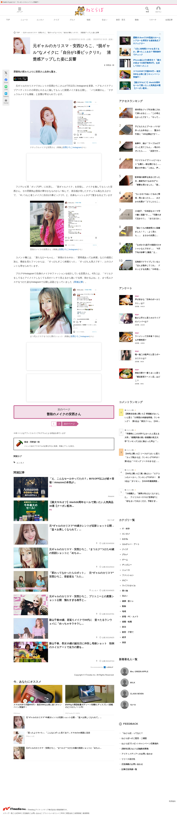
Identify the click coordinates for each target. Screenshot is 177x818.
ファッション (128, 575)
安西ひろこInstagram (72, 147)
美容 (124, 642)
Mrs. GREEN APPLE (139, 671)
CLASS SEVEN (137, 694)
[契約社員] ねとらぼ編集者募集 (134, 749)
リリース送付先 (127, 759)
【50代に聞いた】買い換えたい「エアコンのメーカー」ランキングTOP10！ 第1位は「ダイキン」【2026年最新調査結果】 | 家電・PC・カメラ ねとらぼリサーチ (142, 481)
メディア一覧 (8, 813)
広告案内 (26, 813)
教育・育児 (120, 20)
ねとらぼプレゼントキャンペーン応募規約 (138, 743)
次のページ (69, 424)
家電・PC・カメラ (130, 616)
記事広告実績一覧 (128, 769)
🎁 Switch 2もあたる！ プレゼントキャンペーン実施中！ (20, 2)
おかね (125, 539)
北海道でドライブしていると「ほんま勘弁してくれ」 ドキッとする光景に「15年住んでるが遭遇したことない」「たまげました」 (147, 269)
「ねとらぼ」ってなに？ (131, 733)
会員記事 (169, 20)
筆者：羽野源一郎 (32, 442)
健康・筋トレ (128, 601)
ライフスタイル (129, 585)
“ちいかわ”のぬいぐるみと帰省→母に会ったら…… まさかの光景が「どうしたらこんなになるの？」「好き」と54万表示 (147, 201)
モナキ (133, 705)
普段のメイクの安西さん (64, 414)
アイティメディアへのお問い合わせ (136, 754)
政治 (124, 627)
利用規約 (172, 801)
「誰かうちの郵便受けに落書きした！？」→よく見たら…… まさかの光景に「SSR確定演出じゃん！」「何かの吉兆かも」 (147, 235)
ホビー (125, 580)
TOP (8, 20)
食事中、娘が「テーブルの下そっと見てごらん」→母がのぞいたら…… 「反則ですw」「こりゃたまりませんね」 (147, 151)
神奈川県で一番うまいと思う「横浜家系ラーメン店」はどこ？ (147, 377)
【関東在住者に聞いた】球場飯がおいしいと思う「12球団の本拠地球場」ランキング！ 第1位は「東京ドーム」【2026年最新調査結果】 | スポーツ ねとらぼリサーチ (142, 421)
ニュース (24, 20)
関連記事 (78, 282)
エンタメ (40, 20)
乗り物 (125, 591)
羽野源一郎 (110, 65)
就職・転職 (127, 622)
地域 (88, 20)
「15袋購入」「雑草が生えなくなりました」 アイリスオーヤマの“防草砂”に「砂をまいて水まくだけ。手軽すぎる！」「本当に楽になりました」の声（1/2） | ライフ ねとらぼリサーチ (142, 501)
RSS (63, 813)
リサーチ (152, 20)
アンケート (125, 288)
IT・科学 (126, 529)
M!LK (132, 682)
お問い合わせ (36, 813)
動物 (137, 20)
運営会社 (69, 813)
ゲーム (125, 560)
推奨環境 (86, 813)
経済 (124, 637)
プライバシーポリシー (51, 813)
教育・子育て (128, 632)
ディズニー (127, 565)
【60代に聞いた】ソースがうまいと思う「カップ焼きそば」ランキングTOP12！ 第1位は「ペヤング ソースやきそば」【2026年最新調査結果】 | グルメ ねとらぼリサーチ (143, 461)
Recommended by (97, 667)
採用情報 (77, 813)
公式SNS (18, 813)
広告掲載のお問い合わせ (131, 764)
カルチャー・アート (131, 544)
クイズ (56, 20)
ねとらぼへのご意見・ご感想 (133, 738)
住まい (104, 20)
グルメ (72, 20)
